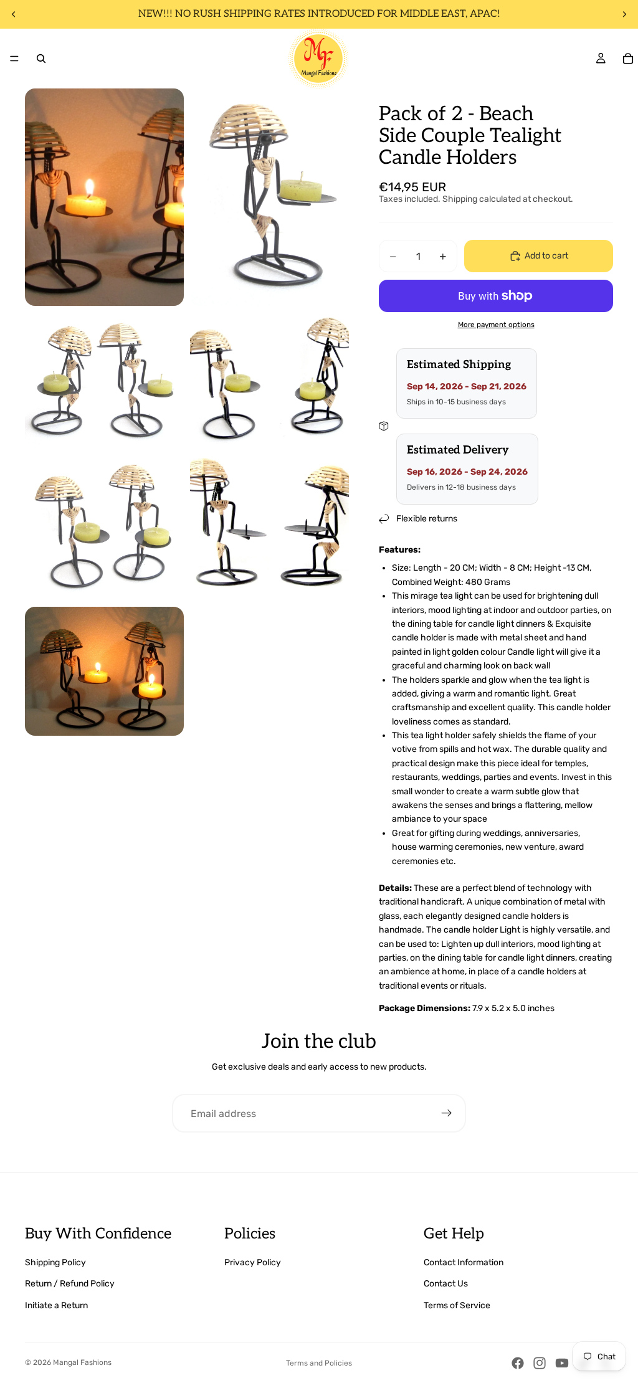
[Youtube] (562, 1363)
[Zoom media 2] (269, 197)
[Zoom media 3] (104, 381)
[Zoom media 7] (104, 671)
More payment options (496, 324)
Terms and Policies (319, 1363)
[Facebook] (517, 1363)
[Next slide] (624, 14)
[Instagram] (539, 1363)
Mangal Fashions (82, 1362)
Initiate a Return (56, 1305)
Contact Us (446, 1283)
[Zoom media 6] (269, 528)
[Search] (41, 58)
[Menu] (14, 58)
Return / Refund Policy (70, 1283)
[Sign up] (447, 1113)
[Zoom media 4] (269, 381)
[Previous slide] (13, 14)
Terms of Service (457, 1305)
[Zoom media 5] (104, 528)
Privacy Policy (252, 1262)
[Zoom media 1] (104, 197)
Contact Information (463, 1262)
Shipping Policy (55, 1262)
